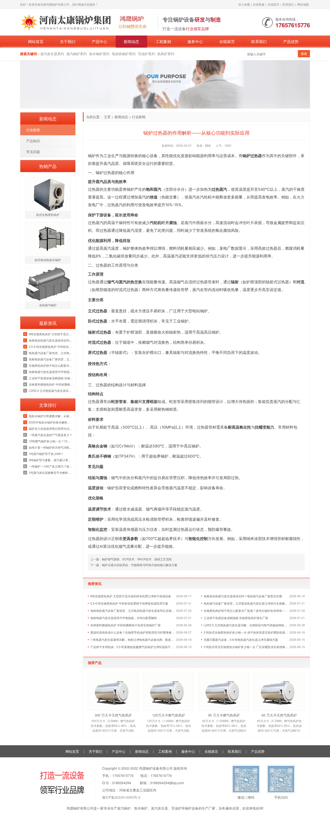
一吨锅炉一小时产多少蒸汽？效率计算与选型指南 (51, 466)
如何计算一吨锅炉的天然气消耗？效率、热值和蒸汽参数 (51, 447)
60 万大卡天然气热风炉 (279, 715)
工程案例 (163, 41)
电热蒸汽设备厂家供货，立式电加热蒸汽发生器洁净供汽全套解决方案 (246, 603)
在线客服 (259, 4)
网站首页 (35, 41)
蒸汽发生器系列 (52, 53)
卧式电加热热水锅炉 (48, 260)
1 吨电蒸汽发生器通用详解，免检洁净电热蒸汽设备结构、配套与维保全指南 (133, 639)
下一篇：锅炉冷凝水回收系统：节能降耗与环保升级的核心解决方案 (133, 565)
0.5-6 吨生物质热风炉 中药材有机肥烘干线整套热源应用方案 (129, 603)
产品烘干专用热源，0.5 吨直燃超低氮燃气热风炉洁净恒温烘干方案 (133, 647)
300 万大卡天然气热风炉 (113, 715)
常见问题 (33, 151)
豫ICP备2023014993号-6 (121, 797)
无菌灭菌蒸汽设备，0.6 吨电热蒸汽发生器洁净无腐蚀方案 (241, 639)
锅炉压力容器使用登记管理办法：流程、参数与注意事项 (51, 428)
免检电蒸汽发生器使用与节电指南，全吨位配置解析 (123, 618)
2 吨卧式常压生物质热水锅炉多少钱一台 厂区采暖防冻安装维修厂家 (246, 647)
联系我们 (288, 4)
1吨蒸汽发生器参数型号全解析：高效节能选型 (51, 472)
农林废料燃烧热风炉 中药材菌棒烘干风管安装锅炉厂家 (125, 625)
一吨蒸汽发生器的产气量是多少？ (50, 435)
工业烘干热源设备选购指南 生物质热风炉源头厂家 (236, 618)
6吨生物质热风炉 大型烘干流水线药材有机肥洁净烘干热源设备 (130, 596)
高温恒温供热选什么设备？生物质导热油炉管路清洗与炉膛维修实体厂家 (133, 632)
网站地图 (303, 4)
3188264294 (121, 782)
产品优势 (291, 41)
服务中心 (195, 41)
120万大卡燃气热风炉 (168, 715)
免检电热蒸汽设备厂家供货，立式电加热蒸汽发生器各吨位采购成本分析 (133, 610)
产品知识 (33, 140)
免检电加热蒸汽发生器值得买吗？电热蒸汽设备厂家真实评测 (243, 596)
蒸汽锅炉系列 (76, 53)
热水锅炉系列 (99, 53)
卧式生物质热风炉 (47, 214)
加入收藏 (244, 4)
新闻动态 (131, 41)
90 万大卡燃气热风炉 (224, 715)
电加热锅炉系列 (124, 53)
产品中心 (99, 41)
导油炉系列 (146, 53)
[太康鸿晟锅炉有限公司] (86, 21)
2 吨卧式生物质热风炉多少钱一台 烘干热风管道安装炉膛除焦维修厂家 (246, 632)
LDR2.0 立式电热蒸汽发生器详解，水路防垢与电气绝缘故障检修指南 (246, 625)
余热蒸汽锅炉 (48, 305)
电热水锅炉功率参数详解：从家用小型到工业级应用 (51, 416)
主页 (107, 116)
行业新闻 (138, 116)
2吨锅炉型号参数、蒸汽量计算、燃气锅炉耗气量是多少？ (51, 460)
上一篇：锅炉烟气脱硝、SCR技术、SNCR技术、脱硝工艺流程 (131, 559)
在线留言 (273, 4)
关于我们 (67, 41)
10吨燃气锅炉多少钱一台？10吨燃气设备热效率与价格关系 (51, 441)
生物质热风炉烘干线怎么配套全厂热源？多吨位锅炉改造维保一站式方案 (246, 610)
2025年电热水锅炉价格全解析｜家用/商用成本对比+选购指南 (51, 422)
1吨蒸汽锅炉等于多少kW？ (46, 454)
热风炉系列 (165, 53)
